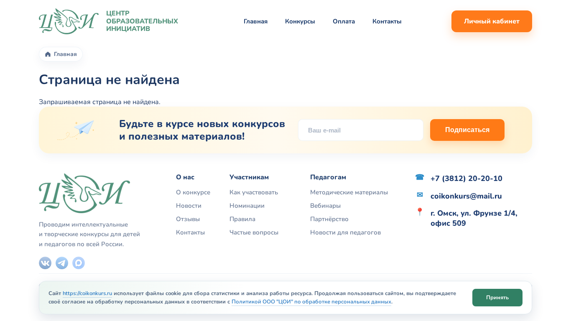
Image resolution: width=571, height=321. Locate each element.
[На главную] (69, 21)
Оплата (344, 21)
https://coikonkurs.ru (87, 293)
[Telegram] (62, 263)
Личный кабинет (492, 21)
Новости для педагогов (345, 232)
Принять (497, 297)
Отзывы (188, 219)
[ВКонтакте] (45, 263)
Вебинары (325, 205)
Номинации (247, 205)
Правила (242, 219)
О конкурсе (193, 192)
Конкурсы (300, 21)
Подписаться (467, 129)
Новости (188, 205)
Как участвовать (253, 192)
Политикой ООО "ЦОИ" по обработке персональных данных (311, 302)
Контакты (387, 21)
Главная (256, 21)
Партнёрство (329, 219)
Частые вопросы (253, 232)
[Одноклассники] (78, 263)
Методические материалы (349, 192)
